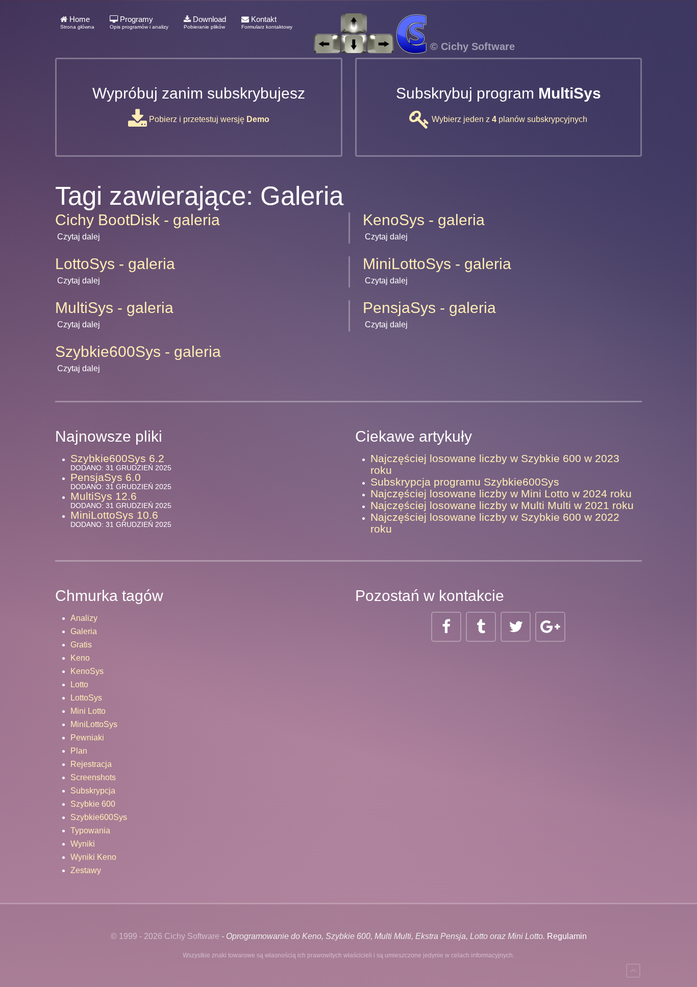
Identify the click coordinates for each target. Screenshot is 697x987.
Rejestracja (91, 764)
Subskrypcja (92, 790)
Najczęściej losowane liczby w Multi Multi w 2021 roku (502, 505)
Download (205, 22)
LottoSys (86, 697)
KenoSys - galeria (424, 219)
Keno (80, 658)
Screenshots (93, 777)
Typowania (90, 830)
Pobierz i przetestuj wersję (208, 119)
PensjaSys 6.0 (105, 477)
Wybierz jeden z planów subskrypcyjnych (508, 119)
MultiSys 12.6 (103, 496)
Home (77, 22)
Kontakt (266, 22)
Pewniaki (87, 737)
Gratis (81, 644)
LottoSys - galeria (115, 263)
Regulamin (567, 936)
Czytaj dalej (78, 236)
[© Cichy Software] (409, 22)
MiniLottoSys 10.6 (114, 515)
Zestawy (85, 870)
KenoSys (87, 671)
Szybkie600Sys (98, 817)
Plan (78, 751)
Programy (139, 22)
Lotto (79, 684)
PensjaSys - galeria (429, 307)
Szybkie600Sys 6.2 (117, 458)
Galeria (83, 631)
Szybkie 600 (92, 804)
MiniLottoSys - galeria (437, 263)
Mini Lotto (88, 711)
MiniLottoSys (93, 724)
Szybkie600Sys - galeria (138, 351)
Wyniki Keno (93, 857)
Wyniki (82, 843)
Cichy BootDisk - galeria (137, 219)
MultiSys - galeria (114, 307)
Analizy (83, 618)
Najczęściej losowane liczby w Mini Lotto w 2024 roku (501, 493)
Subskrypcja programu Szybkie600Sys (464, 482)
